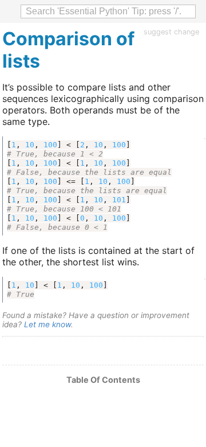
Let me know (47, 324)
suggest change (171, 32)
